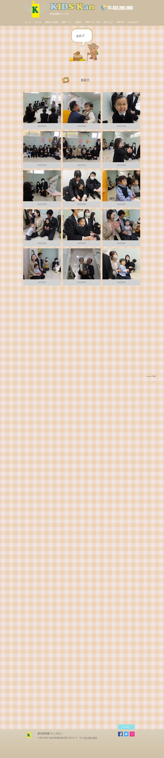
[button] (42, 110)
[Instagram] (132, 734)
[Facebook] (120, 734)
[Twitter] (126, 734)
